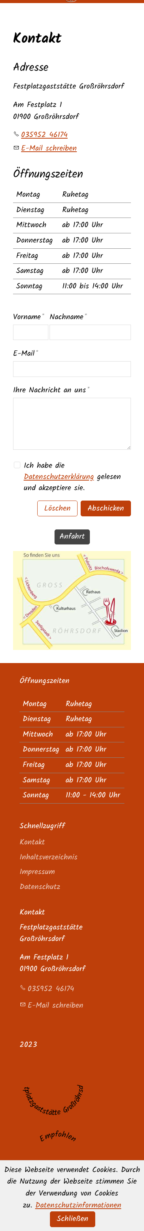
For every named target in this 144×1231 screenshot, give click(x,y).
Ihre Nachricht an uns (51, 390)
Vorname (28, 317)
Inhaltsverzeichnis (49, 857)
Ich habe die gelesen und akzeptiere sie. (72, 476)
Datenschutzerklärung (59, 477)
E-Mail (25, 353)
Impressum (37, 872)
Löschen (57, 508)
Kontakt (32, 842)
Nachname (68, 317)
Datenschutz (40, 887)
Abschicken (106, 508)
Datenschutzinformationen (78, 1205)
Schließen (72, 1219)
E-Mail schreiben (49, 148)
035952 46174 (44, 135)
